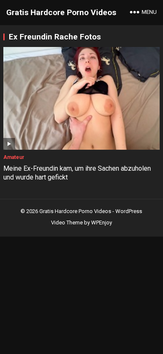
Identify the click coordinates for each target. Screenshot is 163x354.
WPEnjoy (101, 222)
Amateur (13, 157)
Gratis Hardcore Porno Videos (61, 12)
